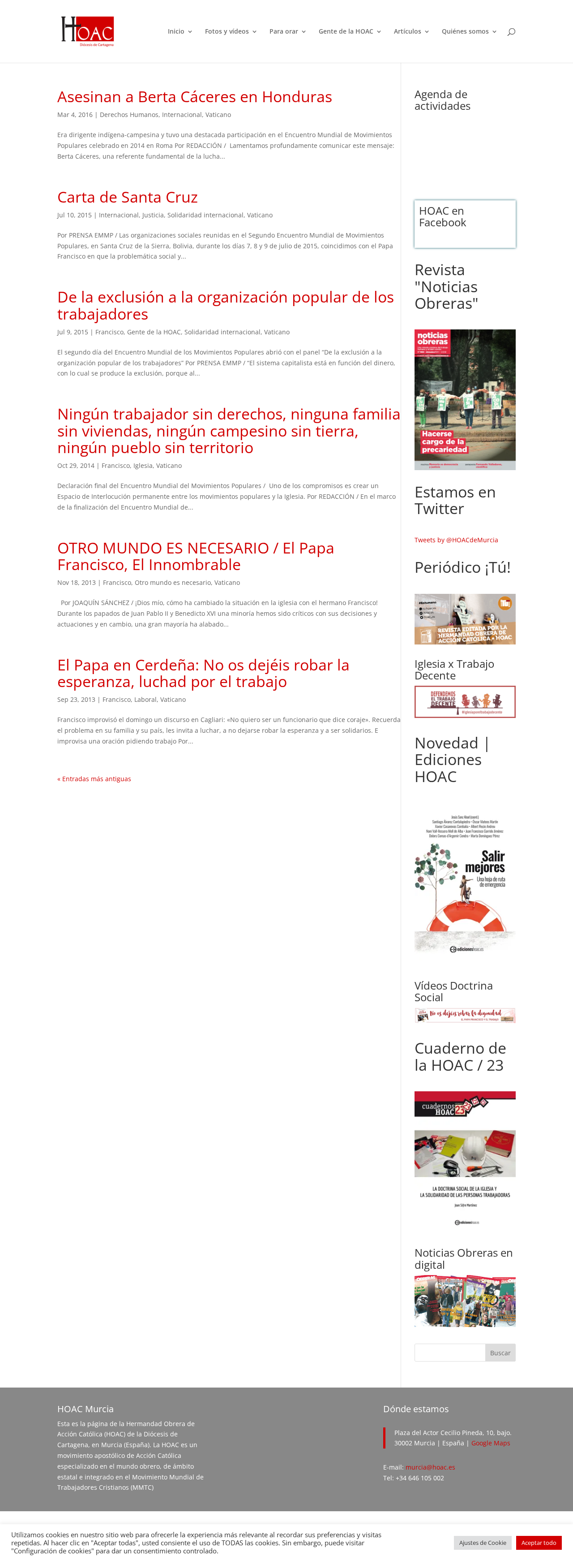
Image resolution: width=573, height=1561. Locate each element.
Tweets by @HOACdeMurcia (456, 540)
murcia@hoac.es (430, 1467)
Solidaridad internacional (205, 215)
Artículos (407, 31)
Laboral (145, 699)
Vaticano (218, 114)
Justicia (153, 215)
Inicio (176, 31)
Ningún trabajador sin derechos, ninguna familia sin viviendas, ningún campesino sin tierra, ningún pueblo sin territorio (229, 430)
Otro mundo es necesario (173, 582)
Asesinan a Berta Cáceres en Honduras (194, 96)
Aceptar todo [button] (539, 1543)
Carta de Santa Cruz (127, 196)
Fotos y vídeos (227, 31)
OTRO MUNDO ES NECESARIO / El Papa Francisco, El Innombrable (195, 556)
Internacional (182, 114)
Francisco (109, 332)
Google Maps (490, 1443)
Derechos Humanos (129, 114)
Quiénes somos (465, 31)
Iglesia (143, 465)
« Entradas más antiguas (94, 778)
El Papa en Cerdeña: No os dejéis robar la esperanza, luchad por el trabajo (203, 673)
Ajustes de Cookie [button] (482, 1543)
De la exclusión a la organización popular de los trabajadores (225, 305)
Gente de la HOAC (346, 31)
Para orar (283, 31)
